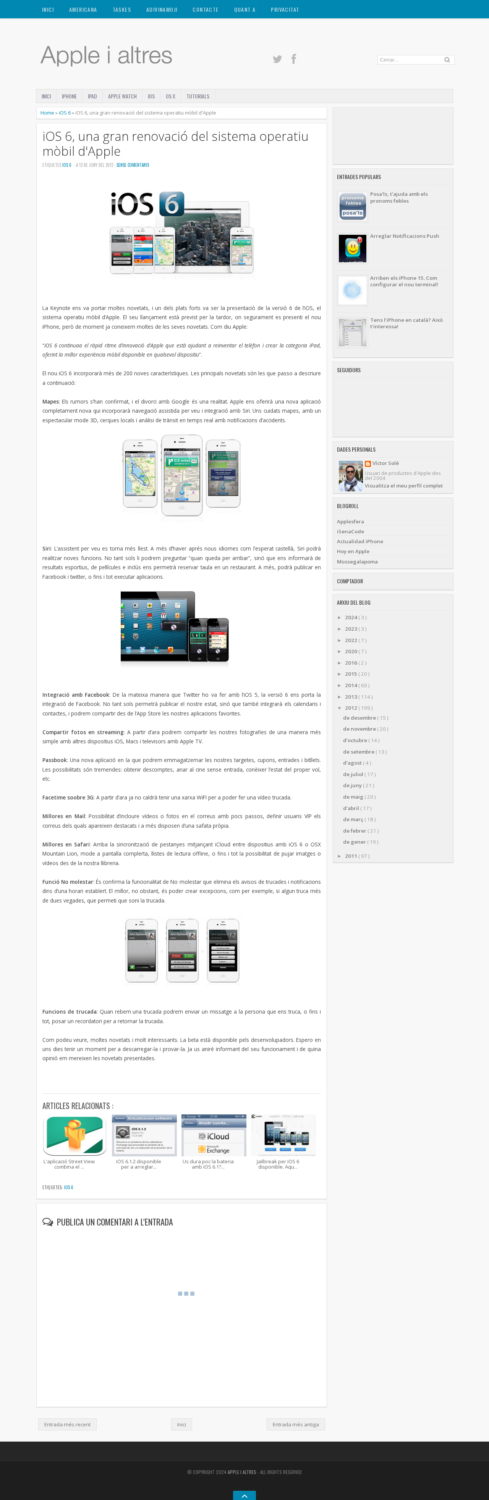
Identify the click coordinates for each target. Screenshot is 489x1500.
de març (353, 819)
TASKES (122, 9)
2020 (351, 651)
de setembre (359, 751)
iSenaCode (350, 531)
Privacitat (285, 9)
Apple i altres (242, 1472)
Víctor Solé (385, 464)
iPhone (69, 96)
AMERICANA (83, 9)
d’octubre (355, 740)
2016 (351, 662)
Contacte (206, 9)
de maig (353, 796)
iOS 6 (65, 112)
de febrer (355, 830)
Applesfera (350, 521)
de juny (353, 785)
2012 (351, 707)
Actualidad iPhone (360, 541)
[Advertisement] (393, 135)
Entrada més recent (67, 1424)
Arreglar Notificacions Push (404, 236)
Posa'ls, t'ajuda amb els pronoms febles (399, 197)
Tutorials (197, 96)
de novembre (360, 728)
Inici (48, 9)
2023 (351, 628)
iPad (92, 96)
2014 (351, 685)
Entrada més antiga (296, 1424)
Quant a (245, 9)
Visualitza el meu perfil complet (404, 485)
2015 (351, 673)
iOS (151, 96)
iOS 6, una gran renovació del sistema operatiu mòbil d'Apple (175, 143)
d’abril (351, 808)
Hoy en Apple (353, 551)
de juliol (353, 774)
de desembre (360, 717)
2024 (351, 617)
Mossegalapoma (357, 561)
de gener (355, 841)
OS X (170, 96)
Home (47, 112)
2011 (351, 856)
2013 (351, 696)
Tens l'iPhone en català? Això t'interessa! (406, 323)
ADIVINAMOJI (161, 9)
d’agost (353, 762)
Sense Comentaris (133, 165)
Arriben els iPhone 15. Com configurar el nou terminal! (404, 281)
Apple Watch (122, 96)
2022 (351, 640)
